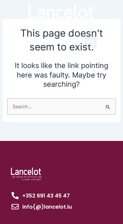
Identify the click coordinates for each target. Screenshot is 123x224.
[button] (91, 42)
